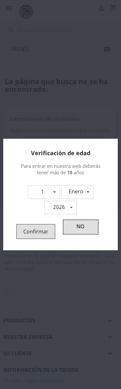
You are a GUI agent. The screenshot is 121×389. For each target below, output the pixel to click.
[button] (44, 192)
